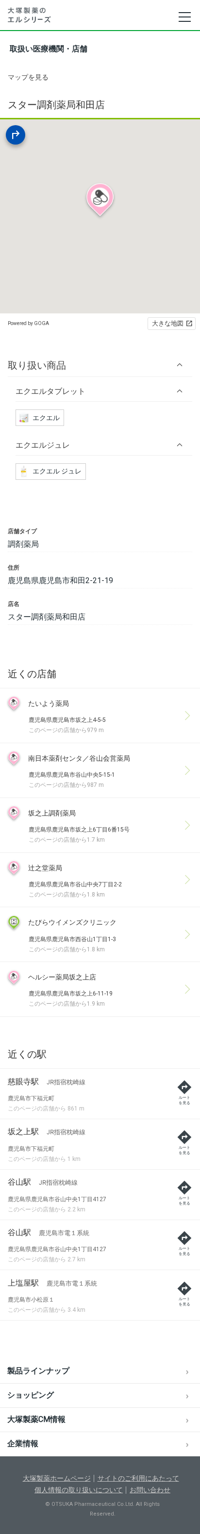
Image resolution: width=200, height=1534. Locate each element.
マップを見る (28, 77)
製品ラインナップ (38, 1370)
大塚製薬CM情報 (36, 1419)
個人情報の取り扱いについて (78, 1490)
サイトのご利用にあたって (138, 1478)
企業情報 (22, 1443)
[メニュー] (184, 17)
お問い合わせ (150, 1490)
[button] (100, 365)
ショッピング (30, 1395)
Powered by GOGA (28, 323)
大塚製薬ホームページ (57, 1478)
